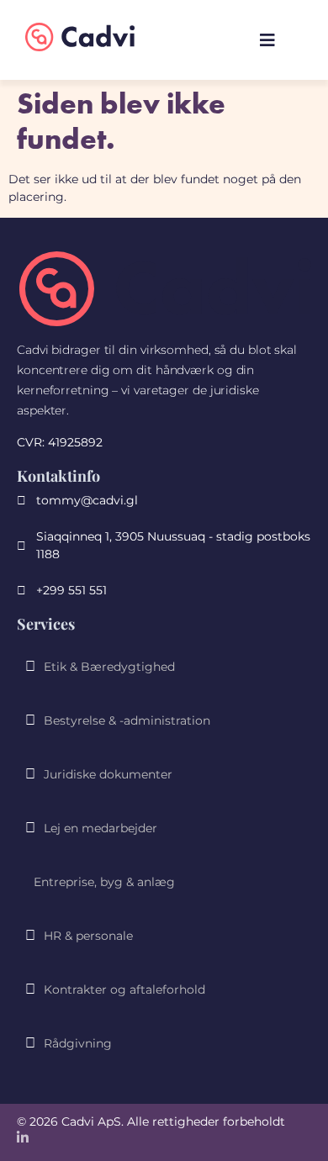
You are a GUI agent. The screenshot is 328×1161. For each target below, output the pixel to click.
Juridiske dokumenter (108, 774)
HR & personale (88, 935)
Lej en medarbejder (100, 828)
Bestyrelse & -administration (127, 720)
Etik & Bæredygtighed (109, 666)
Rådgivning (78, 1043)
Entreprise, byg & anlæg (104, 881)
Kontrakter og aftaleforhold (124, 989)
